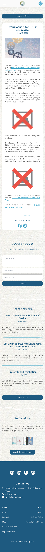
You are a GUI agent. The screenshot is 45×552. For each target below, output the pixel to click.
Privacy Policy (37, 517)
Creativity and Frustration (23, 371)
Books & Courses (9, 527)
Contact (39, 512)
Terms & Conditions (34, 522)
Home (4, 507)
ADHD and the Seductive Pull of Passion (22, 317)
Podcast (5, 517)
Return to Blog (22, 16)
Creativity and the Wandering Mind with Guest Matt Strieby (23, 345)
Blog (4, 512)
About (40, 507)
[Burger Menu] (4, 3)
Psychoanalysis (8, 531)
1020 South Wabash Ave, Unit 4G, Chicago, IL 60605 (23, 489)
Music (5, 522)
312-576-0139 (10, 494)
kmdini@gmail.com (14, 497)
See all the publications (22, 452)
